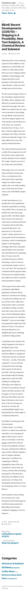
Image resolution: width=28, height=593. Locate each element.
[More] (15, 13)
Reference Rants (9, 575)
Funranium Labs (8, 3)
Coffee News (7, 524)
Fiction (16, 571)
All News (7, 567)
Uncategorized (12, 578)
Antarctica (16, 568)
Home (4, 13)
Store (10, 13)
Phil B (5, 53)
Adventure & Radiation (13, 563)
